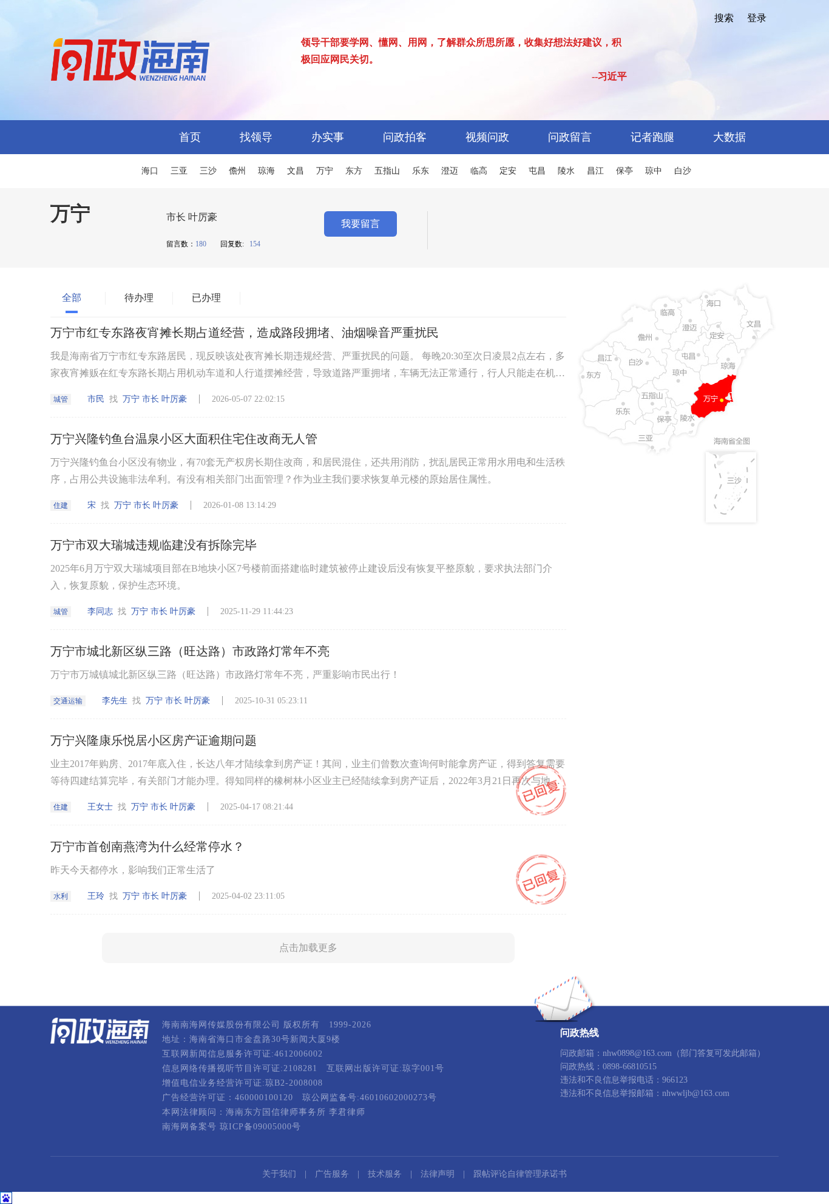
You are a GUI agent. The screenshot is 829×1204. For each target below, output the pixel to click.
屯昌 (537, 170)
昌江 (595, 170)
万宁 (324, 170)
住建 (60, 505)
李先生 (114, 700)
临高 (478, 170)
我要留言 (360, 223)
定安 (507, 170)
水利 (60, 896)
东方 (353, 170)
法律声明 (438, 1174)
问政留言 (570, 137)
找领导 (256, 137)
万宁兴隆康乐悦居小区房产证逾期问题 (153, 740)
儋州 (237, 170)
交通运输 (68, 701)
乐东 (420, 170)
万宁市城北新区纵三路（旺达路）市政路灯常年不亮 (190, 651)
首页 (190, 137)
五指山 (387, 170)
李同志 (100, 611)
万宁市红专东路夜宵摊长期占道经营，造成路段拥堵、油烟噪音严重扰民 (244, 332)
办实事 (327, 137)
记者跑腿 (652, 137)
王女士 (100, 806)
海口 (149, 170)
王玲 (95, 896)
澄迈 (449, 170)
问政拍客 (405, 137)
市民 (95, 399)
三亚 (179, 170)
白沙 (682, 170)
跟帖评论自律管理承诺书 (520, 1174)
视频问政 (487, 137)
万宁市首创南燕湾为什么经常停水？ (147, 846)
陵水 (566, 170)
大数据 (729, 137)
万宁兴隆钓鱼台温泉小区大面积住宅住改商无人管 (183, 438)
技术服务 (385, 1174)
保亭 (624, 170)
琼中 (653, 170)
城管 (60, 399)
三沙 (208, 170)
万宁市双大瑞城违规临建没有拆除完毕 (153, 545)
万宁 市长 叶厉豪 (155, 399)
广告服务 (332, 1174)
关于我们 (279, 1174)
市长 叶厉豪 (191, 217)
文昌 (295, 170)
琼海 (266, 170)
